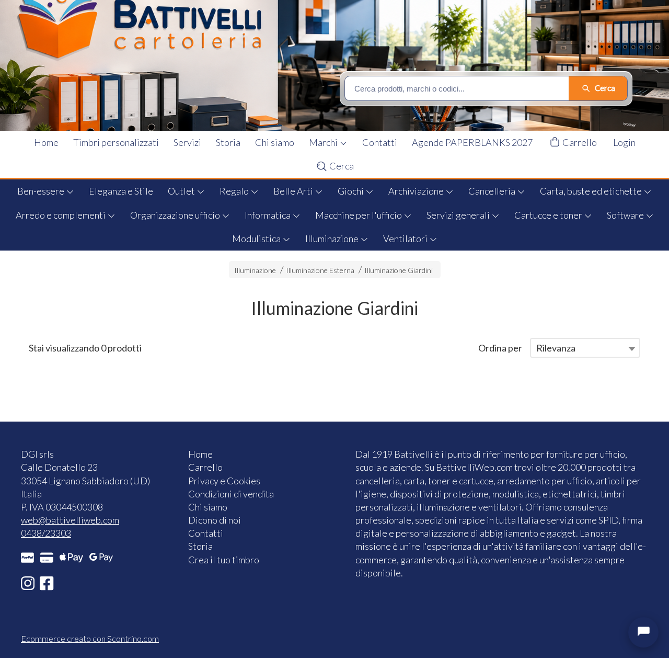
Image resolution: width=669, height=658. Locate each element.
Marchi (324, 142)
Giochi (351, 191)
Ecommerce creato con (90, 638)
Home (46, 142)
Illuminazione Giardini (398, 270)
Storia (228, 142)
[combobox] (585, 348)
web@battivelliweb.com (70, 520)
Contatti (379, 142)
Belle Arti (294, 191)
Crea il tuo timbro (223, 559)
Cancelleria (492, 191)
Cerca (341, 166)
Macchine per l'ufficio (359, 215)
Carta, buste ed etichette (591, 191)
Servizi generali (458, 215)
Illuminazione (332, 238)
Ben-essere (41, 191)
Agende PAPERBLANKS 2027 (472, 142)
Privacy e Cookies (224, 480)
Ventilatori (406, 238)
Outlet (182, 191)
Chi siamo (274, 142)
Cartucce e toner (549, 215)
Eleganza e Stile (121, 191)
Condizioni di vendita (231, 494)
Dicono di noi (214, 520)
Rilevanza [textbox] (555, 348)
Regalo (235, 191)
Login (624, 142)
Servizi (187, 142)
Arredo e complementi (61, 215)
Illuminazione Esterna (320, 270)
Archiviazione (416, 191)
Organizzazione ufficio (176, 215)
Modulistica (257, 238)
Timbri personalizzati (116, 142)
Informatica (268, 215)
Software (626, 215)
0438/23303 (46, 533)
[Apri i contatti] (643, 632)
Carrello (579, 142)
